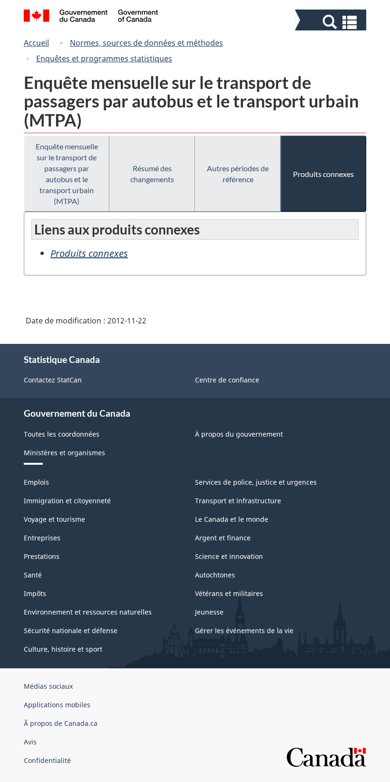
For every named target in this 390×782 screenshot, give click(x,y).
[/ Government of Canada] (91, 17)
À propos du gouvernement (239, 434)
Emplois (36, 482)
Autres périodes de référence (238, 174)
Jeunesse (209, 611)
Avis (30, 741)
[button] (331, 22)
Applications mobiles (57, 704)
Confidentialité (47, 760)
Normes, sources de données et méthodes (146, 43)
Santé (33, 574)
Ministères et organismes (64, 452)
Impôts (35, 593)
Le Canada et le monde (231, 519)
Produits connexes (323, 173)
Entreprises (42, 537)
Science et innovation (229, 556)
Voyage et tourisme (54, 519)
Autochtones (215, 574)
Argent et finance (223, 537)
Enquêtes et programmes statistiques (104, 58)
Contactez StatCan (53, 379)
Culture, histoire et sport (63, 649)
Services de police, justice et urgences (256, 482)
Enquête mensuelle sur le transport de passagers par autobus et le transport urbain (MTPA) (67, 173)
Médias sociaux (48, 686)
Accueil (36, 43)
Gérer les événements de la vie (244, 630)
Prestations (41, 556)
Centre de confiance (227, 379)
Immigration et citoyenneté (67, 500)
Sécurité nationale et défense (70, 630)
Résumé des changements (152, 174)
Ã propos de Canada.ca (61, 723)
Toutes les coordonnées (61, 434)
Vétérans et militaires (229, 593)
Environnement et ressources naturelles (88, 611)
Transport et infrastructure (238, 500)
